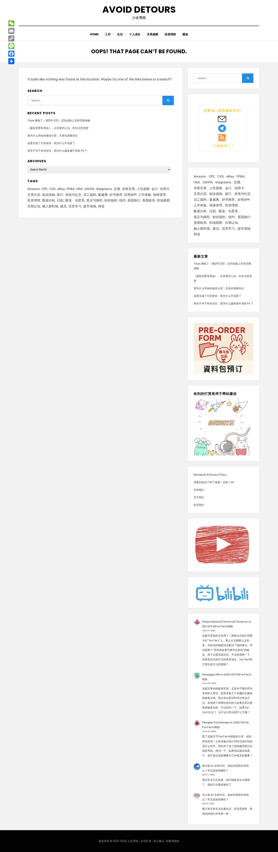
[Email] (11, 31)
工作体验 (144, 195)
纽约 (122, 200)
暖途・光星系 (75, 200)
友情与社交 (73, 195)
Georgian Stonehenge (215, 722)
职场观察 (163, 200)
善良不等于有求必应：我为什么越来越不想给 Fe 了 (57, 150)
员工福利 (89, 195)
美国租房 (148, 200)
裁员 (63, 206)
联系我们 (199, 505)
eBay (61, 189)
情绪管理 (159, 195)
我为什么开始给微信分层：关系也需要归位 (52, 135)
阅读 (101, 206)
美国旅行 (133, 200)
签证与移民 (94, 200)
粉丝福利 (110, 200)
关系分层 (33, 195)
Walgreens (104, 189)
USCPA (89, 189)
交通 (117, 189)
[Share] (11, 61)
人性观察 (143, 189)
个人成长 (135, 34)
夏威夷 (103, 195)
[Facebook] (11, 53)
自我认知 (33, 206)
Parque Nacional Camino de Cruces (223, 621)
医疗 (60, 195)
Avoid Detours (139, 9)
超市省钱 (89, 206)
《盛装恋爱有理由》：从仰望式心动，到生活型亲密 (57, 128)
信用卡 (164, 189)
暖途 (185, 34)
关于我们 (199, 497)
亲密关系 (128, 189)
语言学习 (74, 206)
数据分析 (48, 200)
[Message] (11, 46)
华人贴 (206, 794)
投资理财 (170, 34)
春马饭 (206, 765)
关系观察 (152, 34)
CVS (52, 189)
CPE (44, 189)
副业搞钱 (48, 195)
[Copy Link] (11, 38)
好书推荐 (115, 195)
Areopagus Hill (210, 674)
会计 (154, 189)
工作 (108, 34)
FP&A (71, 189)
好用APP (130, 195)
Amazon (33, 189)
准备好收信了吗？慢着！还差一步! (214, 482)
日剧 (60, 200)
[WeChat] (11, 23)
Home (94, 34)
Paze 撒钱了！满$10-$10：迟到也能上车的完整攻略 (58, 120)
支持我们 (199, 490)
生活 (120, 34)
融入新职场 (50, 206)
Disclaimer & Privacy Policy (210, 474)
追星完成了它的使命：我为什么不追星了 (51, 143)
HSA (79, 189)
